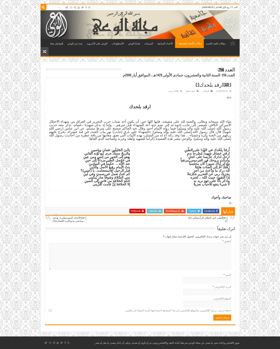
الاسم (227, 275)
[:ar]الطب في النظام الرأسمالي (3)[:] (207, 218)
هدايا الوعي (134, 43)
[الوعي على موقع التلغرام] (66, 7)
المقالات (205, 91)
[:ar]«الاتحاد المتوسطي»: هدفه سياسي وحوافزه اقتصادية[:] (69, 218)
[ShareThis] (74, 7)
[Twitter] (82, 7)
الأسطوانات (118, 43)
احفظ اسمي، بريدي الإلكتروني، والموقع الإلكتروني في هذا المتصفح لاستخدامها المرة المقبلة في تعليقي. (178, 310)
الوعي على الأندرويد (97, 43)
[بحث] (43, 7)
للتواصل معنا (56, 43)
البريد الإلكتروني (222, 286)
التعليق (226, 241)
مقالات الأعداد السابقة (190, 43)
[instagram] (71, 7)
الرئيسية (233, 43)
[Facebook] (86, 7)
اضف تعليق (190, 91)
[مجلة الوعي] (140, 24)
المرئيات (148, 43)
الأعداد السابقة (165, 43)
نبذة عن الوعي (75, 43)
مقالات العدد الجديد (216, 43)
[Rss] (89, 7)
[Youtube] (78, 7)
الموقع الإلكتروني (222, 298)
